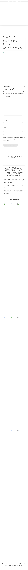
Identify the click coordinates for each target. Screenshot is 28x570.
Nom (4, 114)
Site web (5, 127)
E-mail (5, 120)
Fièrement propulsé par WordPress (10, 564)
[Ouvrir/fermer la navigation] (1, 30)
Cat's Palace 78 (14, 1)
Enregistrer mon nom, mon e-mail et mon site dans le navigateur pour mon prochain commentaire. (14, 139)
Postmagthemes (14, 567)
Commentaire (6, 96)
